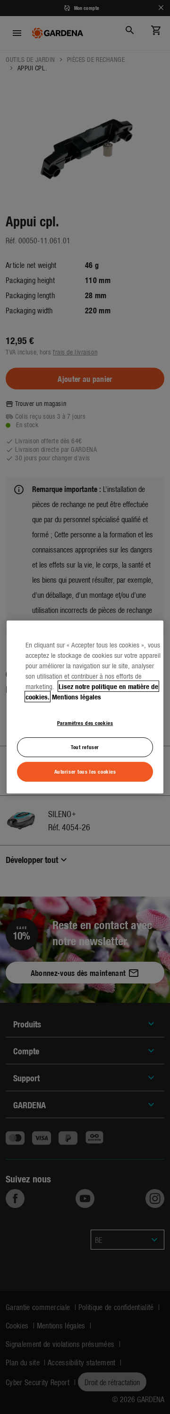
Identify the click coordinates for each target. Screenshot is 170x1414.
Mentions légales (76, 696)
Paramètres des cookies (85, 722)
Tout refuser (85, 746)
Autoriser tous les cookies (85, 771)
